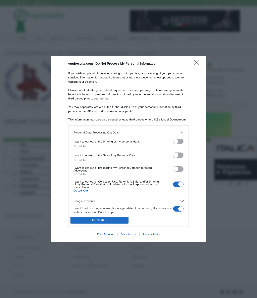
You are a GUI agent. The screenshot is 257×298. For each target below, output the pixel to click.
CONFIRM (99, 220)
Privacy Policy (151, 234)
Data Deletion (105, 234)
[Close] (198, 64)
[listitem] (128, 132)
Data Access (128, 234)
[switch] (178, 141)
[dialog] (128, 149)
